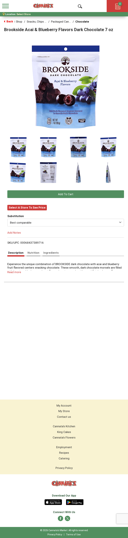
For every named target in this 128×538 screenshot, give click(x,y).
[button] (18, 147)
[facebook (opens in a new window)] (60, 519)
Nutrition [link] (33, 252)
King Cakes (64, 432)
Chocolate (82, 21)
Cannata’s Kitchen (64, 426)
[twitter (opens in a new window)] (67, 519)
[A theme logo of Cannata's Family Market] (43, 6)
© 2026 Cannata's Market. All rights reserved (64, 530)
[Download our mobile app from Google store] (75, 501)
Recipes (64, 452)
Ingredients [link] (51, 252)
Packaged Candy (61, 21)
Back (9, 21)
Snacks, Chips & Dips (39, 21)
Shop (19, 21)
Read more (14, 272)
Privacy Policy (64, 468)
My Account (64, 405)
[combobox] (66, 222)
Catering (64, 458)
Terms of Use (73, 534)
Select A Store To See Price (27, 207)
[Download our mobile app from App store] (53, 501)
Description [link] (16, 252)
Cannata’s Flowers (64, 437)
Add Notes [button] (14, 232)
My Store (64, 411)
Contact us (64, 416)
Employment (64, 447)
